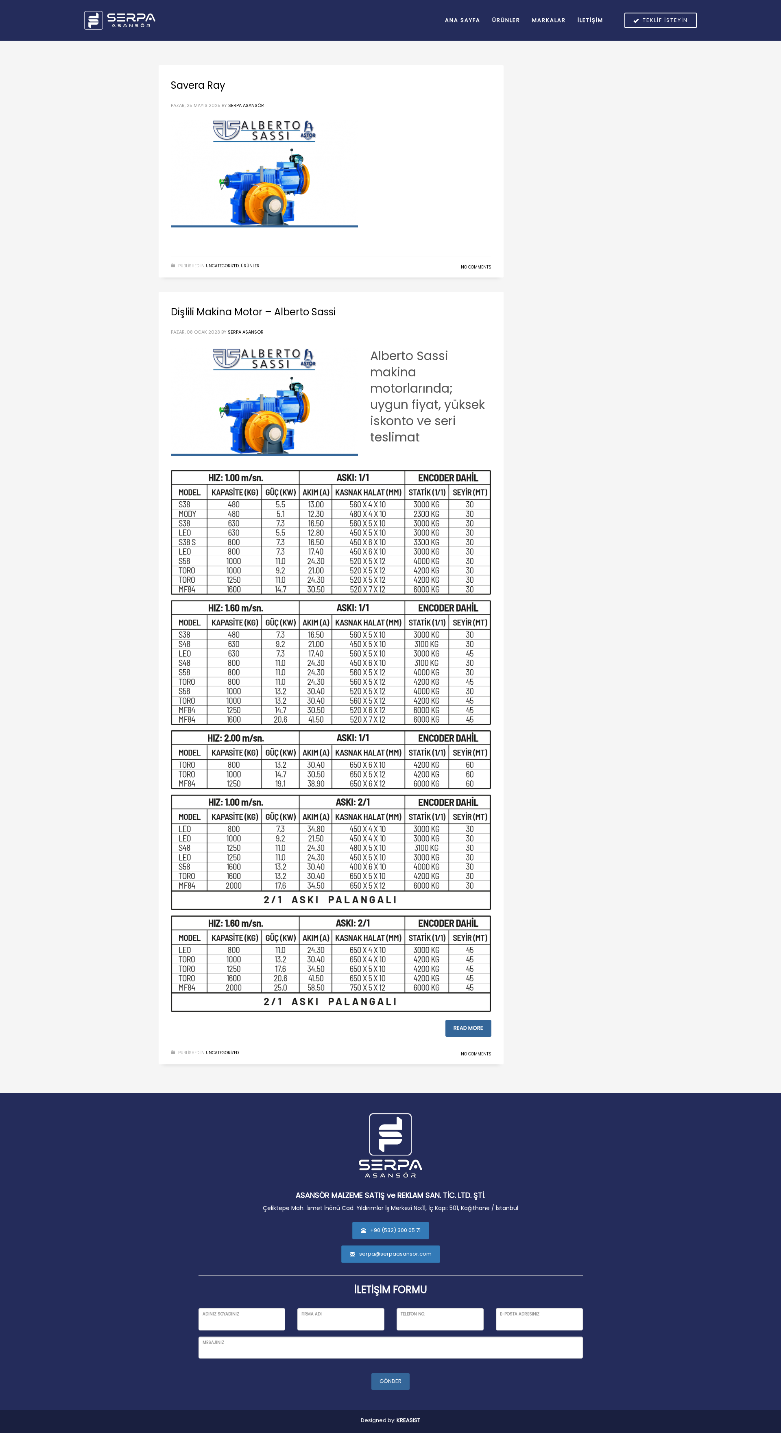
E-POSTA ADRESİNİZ (519, 1314)
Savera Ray (198, 85)
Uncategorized (222, 266)
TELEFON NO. (413, 1314)
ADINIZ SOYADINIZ (221, 1314)
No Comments (476, 267)
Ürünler (250, 266)
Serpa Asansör (246, 105)
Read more (468, 1028)
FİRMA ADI (311, 1314)
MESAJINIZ (213, 1342)
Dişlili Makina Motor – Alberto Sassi (253, 312)
